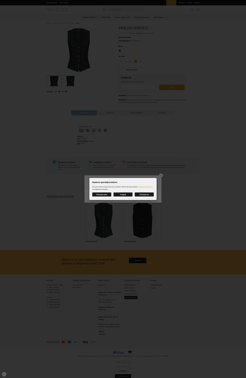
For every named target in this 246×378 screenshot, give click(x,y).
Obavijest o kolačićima (145, 187)
